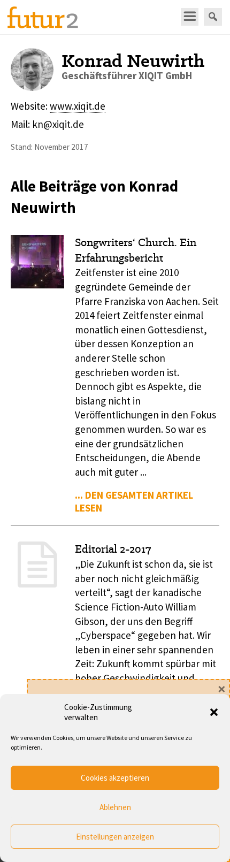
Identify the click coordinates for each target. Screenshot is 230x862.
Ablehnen (115, 807)
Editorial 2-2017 (113, 548)
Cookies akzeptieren (115, 778)
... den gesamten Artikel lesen (134, 501)
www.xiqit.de (77, 106)
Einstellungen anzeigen (115, 837)
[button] (214, 712)
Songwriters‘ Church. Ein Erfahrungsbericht (135, 250)
